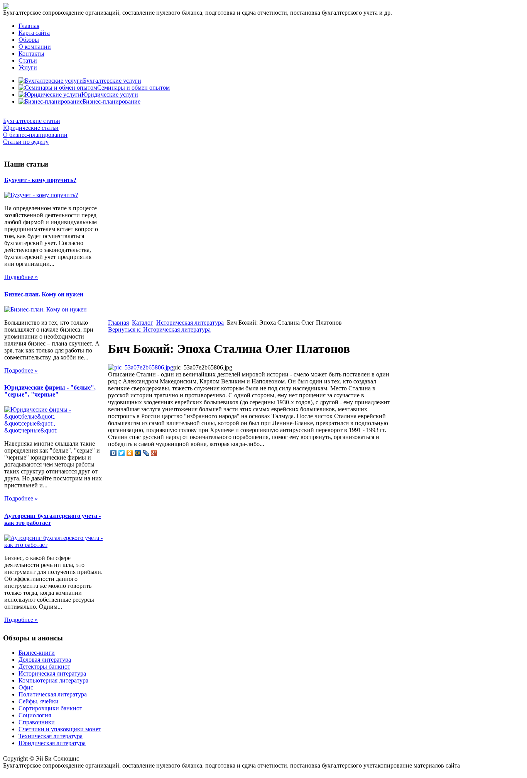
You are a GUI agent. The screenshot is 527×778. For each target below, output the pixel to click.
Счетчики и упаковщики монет (60, 729)
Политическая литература (53, 694)
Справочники (37, 722)
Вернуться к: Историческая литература (159, 329)
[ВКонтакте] (114, 453)
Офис (26, 687)
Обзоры (29, 39)
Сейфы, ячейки (39, 701)
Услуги (28, 67)
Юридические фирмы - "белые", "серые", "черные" (50, 391)
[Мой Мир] (138, 453)
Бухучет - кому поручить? (40, 180)
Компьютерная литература (53, 680)
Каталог (142, 322)
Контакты (31, 53)
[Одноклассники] (130, 453)
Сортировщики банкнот (50, 708)
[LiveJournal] (146, 453)
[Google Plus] (154, 453)
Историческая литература (190, 322)
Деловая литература (45, 659)
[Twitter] (122, 453)
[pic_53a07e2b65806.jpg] (140, 367)
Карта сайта (34, 32)
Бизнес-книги (37, 652)
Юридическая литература (52, 743)
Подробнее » (21, 277)
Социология (35, 715)
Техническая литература (51, 736)
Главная (29, 25)
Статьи (28, 60)
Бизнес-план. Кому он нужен (43, 294)
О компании (35, 46)
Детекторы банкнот (44, 666)
